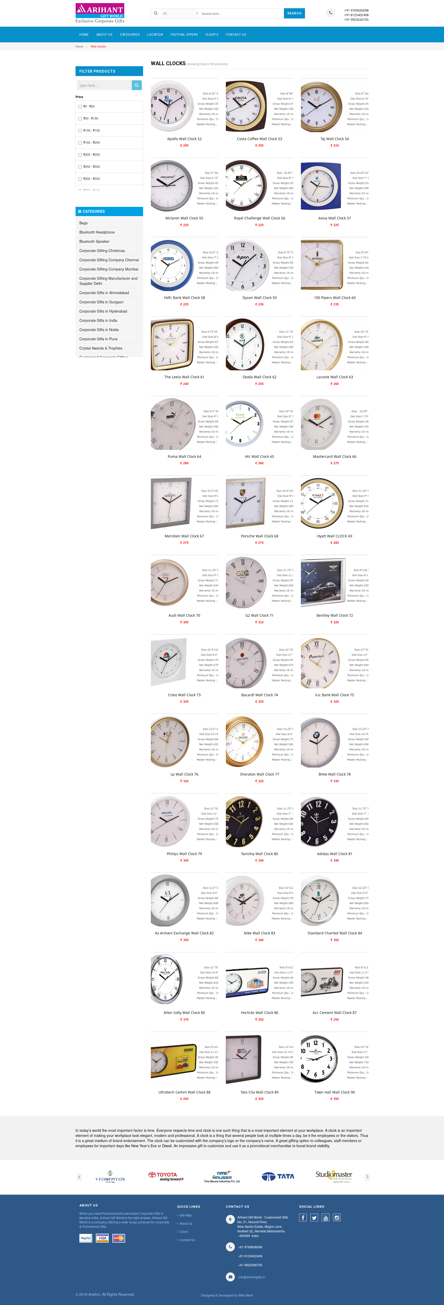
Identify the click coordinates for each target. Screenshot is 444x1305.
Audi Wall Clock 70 (184, 615)
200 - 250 (92, 154)
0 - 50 (90, 106)
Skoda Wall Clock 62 (259, 376)
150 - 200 (92, 142)
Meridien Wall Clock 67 (184, 536)
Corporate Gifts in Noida (99, 329)
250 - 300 (92, 166)
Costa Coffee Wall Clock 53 (259, 138)
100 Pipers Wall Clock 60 (335, 297)
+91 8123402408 (356, 15)
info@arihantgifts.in (251, 1277)
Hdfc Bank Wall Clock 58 (184, 297)
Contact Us (187, 1240)
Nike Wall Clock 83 (259, 933)
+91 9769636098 (356, 10)
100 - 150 (92, 130)
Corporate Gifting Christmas (102, 250)
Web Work (245, 1295)
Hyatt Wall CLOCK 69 (334, 536)
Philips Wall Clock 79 (184, 853)
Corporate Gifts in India (98, 320)
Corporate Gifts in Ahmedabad (104, 292)
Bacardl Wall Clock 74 (259, 694)
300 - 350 (92, 178)
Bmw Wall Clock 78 (335, 774)
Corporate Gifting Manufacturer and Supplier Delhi (108, 281)
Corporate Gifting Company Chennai (109, 259)
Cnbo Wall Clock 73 (184, 694)
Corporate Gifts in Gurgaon (101, 301)
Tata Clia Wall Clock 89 (259, 1092)
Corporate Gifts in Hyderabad (103, 311)
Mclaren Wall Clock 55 (184, 218)
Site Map (186, 1215)
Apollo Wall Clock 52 (184, 138)
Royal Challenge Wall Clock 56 (259, 218)
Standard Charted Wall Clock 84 (335, 933)
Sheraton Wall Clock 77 (259, 774)
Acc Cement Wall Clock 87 (335, 1012)
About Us (186, 1223)
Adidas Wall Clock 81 (335, 853)
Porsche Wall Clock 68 (259, 536)
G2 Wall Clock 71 (259, 615)
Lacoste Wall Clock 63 (335, 376)
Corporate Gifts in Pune (98, 338)
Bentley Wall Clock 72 (335, 615)
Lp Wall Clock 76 (184, 774)
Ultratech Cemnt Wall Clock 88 (184, 1092)
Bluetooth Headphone (97, 232)
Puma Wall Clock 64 (184, 456)
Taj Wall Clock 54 (335, 138)
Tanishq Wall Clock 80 (259, 853)
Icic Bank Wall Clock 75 (334, 694)
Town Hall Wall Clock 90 (334, 1092)
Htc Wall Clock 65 (259, 456)
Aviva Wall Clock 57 (334, 218)
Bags (83, 222)
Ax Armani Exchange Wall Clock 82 (184, 933)
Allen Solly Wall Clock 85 (184, 1012)
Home (79, 46)
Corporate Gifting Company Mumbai (108, 269)
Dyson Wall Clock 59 (260, 297)
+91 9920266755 (356, 20)
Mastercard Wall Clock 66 (334, 456)
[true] (137, 85)
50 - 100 (91, 118)
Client (184, 1231)
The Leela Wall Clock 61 (184, 376)
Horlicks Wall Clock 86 (259, 1012)
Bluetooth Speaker (94, 241)
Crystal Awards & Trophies (100, 348)
